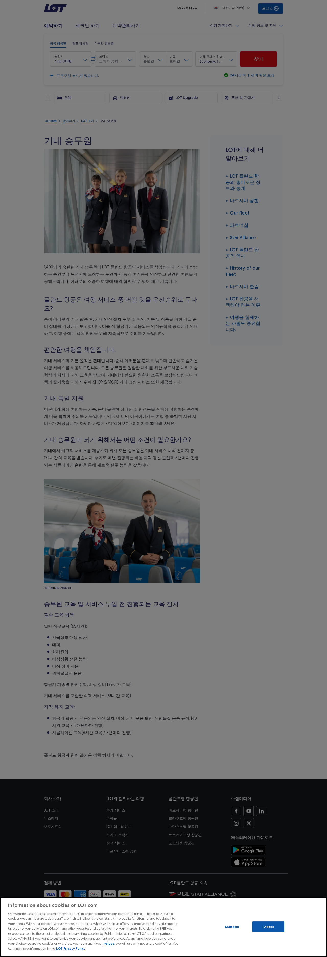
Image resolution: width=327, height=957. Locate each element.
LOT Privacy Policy (70, 948)
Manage (232, 927)
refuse (109, 943)
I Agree (268, 927)
